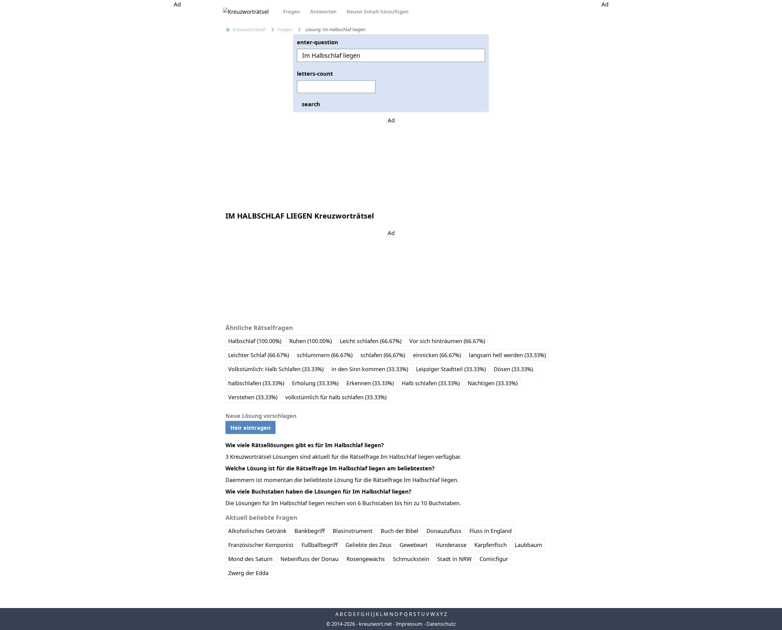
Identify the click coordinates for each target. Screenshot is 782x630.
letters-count (315, 73)
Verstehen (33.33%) (252, 397)
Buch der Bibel (399, 530)
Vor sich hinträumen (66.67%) (447, 341)
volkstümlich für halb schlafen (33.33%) (335, 397)
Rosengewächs (365, 559)
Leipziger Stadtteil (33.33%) (451, 369)
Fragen (291, 11)
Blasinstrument (353, 530)
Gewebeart (414, 545)
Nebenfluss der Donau (309, 559)
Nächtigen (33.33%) (492, 383)
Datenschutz (441, 624)
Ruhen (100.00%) (310, 341)
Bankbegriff (309, 530)
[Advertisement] (177, 100)
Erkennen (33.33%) (370, 383)
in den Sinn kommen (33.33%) (369, 369)
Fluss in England (491, 530)
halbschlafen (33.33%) (256, 383)
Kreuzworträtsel (249, 29)
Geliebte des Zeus (368, 545)
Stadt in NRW (454, 559)
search (311, 104)
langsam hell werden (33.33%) (507, 355)
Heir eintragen (250, 427)
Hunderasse (451, 545)
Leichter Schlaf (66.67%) (258, 355)
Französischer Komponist (261, 545)
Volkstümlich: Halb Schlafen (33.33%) (275, 369)
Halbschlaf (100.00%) (254, 341)
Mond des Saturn (250, 559)
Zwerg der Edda (248, 573)
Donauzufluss (444, 530)
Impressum (409, 624)
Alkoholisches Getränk (257, 530)
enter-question (317, 42)
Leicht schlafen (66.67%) (370, 341)
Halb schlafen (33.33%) (431, 383)
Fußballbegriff (319, 545)
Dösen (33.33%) (513, 369)
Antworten (323, 11)
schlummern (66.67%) (325, 355)
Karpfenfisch (490, 545)
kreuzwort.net (375, 624)
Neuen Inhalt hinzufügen (377, 11)
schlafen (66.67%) (382, 355)
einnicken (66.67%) (437, 355)
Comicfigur (494, 559)
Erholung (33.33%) (315, 383)
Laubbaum (528, 545)
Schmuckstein (411, 559)
